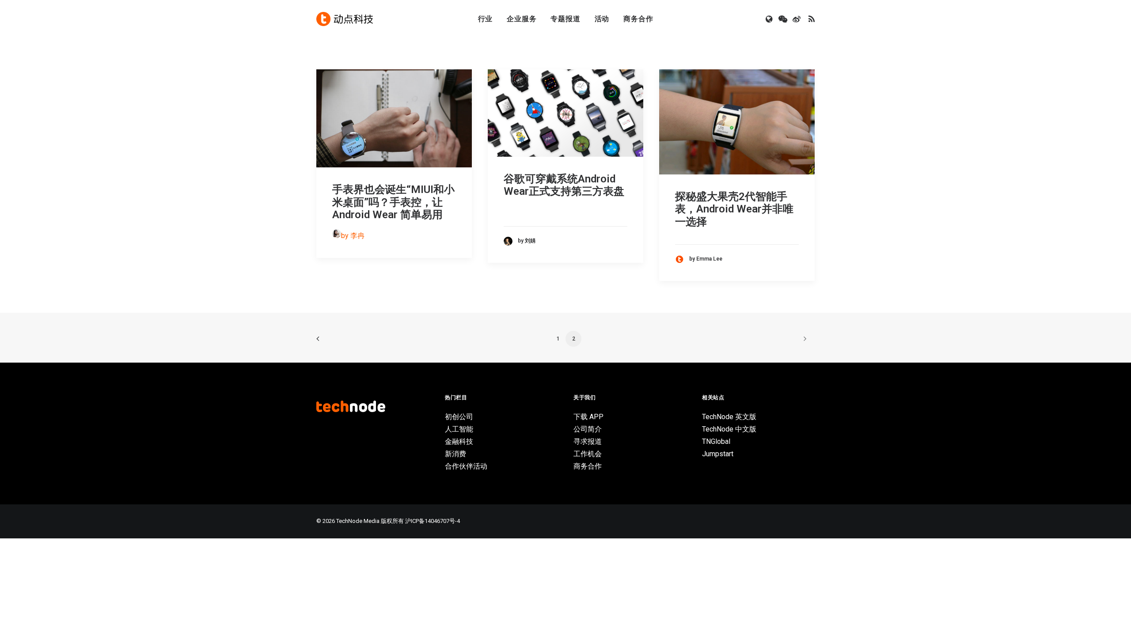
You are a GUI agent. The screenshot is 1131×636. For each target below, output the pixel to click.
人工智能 (459, 429)
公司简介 (587, 429)
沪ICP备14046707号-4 (432, 521)
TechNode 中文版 (729, 429)
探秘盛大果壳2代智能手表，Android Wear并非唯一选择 (734, 209)
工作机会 (587, 454)
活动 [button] (602, 19)
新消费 (455, 454)
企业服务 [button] (521, 19)
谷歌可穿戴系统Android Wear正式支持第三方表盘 (564, 185)
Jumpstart (717, 454)
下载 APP (588, 417)
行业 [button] (485, 19)
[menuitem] (485, 19)
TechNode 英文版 (729, 417)
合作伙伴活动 (466, 466)
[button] (769, 19)
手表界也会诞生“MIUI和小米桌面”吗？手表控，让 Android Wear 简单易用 (393, 202)
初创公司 (459, 417)
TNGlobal (716, 441)
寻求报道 (587, 441)
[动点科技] (344, 19)
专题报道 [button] (565, 19)
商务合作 (638, 19)
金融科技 (459, 441)
